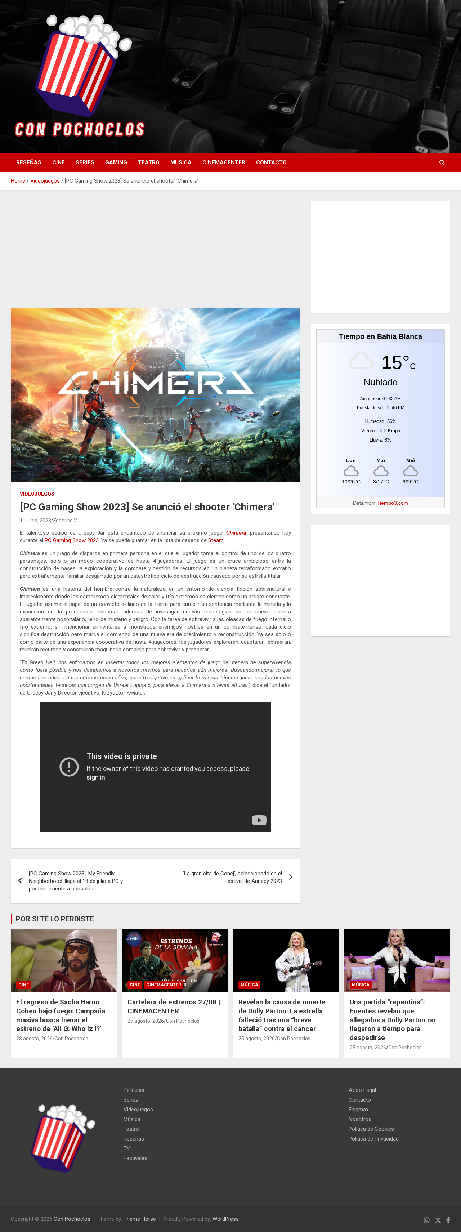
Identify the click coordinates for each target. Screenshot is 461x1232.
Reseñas (28, 162)
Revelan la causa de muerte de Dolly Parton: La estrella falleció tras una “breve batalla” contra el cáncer (282, 1015)
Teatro (149, 162)
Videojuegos (37, 494)
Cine (58, 162)
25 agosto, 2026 (256, 1038)
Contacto (271, 162)
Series (85, 162)
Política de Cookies (371, 1129)
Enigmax (358, 1109)
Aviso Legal (362, 1090)
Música (181, 162)
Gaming (116, 162)
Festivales (135, 1158)
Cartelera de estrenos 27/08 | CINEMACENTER (173, 1006)
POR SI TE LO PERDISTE (55, 919)
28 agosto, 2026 (34, 1038)
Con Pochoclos (71, 1038)
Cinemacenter (223, 162)
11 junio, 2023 (35, 520)
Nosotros (360, 1119)
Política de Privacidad (374, 1138)
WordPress (225, 1219)
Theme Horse (140, 1219)
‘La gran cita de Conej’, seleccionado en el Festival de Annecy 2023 (232, 877)
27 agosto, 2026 (145, 1021)
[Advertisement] (155, 254)
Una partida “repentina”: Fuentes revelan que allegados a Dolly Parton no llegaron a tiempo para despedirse (392, 1020)
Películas (134, 1090)
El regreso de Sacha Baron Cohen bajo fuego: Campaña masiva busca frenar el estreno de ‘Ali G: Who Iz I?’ (60, 1015)
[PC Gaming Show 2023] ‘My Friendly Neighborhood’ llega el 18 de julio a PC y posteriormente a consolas (76, 881)
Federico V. (65, 520)
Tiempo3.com (392, 503)
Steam (216, 540)
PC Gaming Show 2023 (72, 540)
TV (127, 1148)
